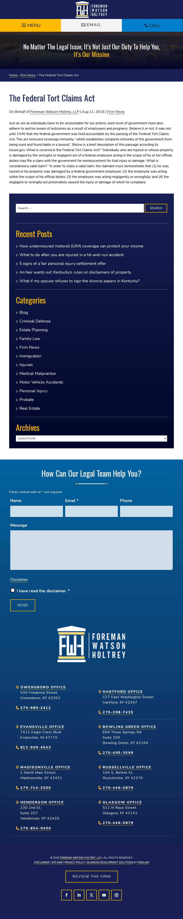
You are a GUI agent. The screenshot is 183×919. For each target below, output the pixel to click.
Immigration (30, 356)
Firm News (116, 111)
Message (18, 525)
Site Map (57, 862)
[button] (30, 24)
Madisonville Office (45, 767)
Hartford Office (123, 691)
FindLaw (143, 862)
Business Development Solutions (110, 862)
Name (15, 500)
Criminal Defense (35, 321)
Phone (126, 500)
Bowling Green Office (129, 726)
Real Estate (29, 408)
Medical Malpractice (37, 373)
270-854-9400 (35, 828)
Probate (26, 399)
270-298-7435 (118, 712)
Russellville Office (127, 767)
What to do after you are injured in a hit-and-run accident (71, 254)
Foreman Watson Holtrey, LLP (54, 111)
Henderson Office (42, 802)
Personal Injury (33, 391)
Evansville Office (42, 726)
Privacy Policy (75, 862)
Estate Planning (33, 330)
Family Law (29, 338)
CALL (154, 26)
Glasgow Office (122, 802)
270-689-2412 (35, 707)
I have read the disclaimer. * (43, 591)
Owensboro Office (43, 687)
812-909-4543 (35, 747)
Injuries (26, 364)
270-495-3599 (118, 752)
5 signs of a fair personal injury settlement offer (62, 263)
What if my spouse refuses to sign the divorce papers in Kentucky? (79, 281)
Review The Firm (92, 876)
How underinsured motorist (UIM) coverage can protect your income (81, 246)
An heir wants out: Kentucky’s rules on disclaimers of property (75, 272)
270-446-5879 (118, 787)
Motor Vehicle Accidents (41, 382)
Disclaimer (19, 579)
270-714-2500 (35, 787)
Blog (23, 312)
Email (94, 24)
